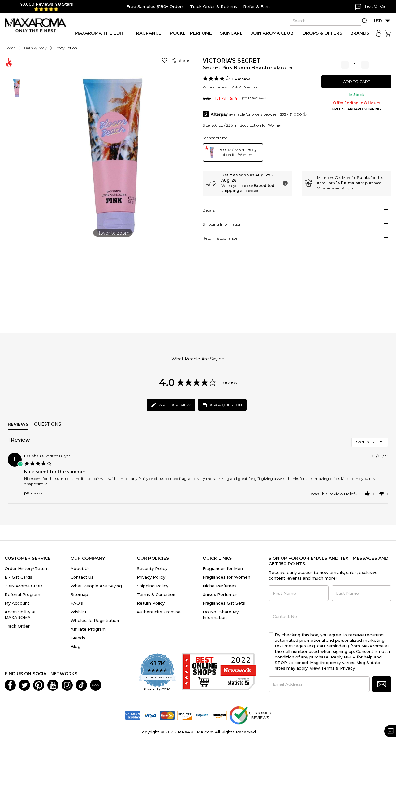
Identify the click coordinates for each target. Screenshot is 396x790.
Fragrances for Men (223, 568)
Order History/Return (27, 568)
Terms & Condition (156, 594)
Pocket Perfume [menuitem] (191, 33)
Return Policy (151, 603)
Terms (327, 668)
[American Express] (132, 715)
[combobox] (369, 442)
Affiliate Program (88, 629)
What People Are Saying (96, 585)
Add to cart (356, 81)
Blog (75, 646)
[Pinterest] (38, 684)
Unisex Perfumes (220, 594)
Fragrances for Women (226, 577)
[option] (233, 152)
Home (10, 47)
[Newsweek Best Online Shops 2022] (219, 672)
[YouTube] (52, 684)
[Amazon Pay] (219, 715)
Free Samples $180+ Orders (155, 6)
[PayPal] (202, 715)
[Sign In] (378, 33)
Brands (78, 637)
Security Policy (152, 568)
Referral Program (22, 594)
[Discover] (184, 715)
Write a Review (215, 87)
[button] (165, 60)
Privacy (347, 668)
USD (378, 21)
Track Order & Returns (213, 6)
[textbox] (385, 444)
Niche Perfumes (219, 585)
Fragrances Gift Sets (224, 603)
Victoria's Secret (231, 60)
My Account (17, 603)
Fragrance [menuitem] (147, 33)
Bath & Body (35, 47)
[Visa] (150, 715)
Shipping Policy (152, 585)
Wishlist (79, 611)
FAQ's (77, 603)
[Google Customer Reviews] (250, 715)
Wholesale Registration (95, 620)
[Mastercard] (167, 715)
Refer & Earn (256, 6)
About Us (80, 568)
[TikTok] (81, 684)
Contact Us (82, 577)
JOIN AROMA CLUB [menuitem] (272, 33)
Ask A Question (244, 87)
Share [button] (183, 60)
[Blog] (95, 684)
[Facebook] (10, 684)
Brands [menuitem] (359, 33)
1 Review (241, 78)
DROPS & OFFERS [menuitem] (322, 33)
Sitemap (79, 594)
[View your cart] (388, 33)
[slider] (198, 295)
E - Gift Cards (18, 577)
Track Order (17, 626)
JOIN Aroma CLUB (23, 585)
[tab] (297, 210)
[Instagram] (67, 684)
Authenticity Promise (159, 611)
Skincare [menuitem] (231, 33)
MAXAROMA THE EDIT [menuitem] (99, 33)
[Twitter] (24, 684)
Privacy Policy (151, 577)
